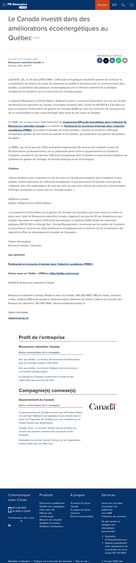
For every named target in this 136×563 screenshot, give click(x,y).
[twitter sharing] (106, 61)
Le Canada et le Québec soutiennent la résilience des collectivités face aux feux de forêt (46, 378)
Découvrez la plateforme (52, 503)
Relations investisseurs (51, 526)
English (36, 37)
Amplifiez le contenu (49, 523)
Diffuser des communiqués (46, 514)
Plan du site (81, 561)
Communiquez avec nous (21, 518)
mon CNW (107, 513)
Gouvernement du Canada (36, 400)
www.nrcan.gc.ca (18, 318)
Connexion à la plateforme (109, 508)
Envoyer (102, 5)
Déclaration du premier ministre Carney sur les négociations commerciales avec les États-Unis (49, 441)
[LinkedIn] (10, 525)
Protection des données (114, 516)
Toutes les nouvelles (112, 503)
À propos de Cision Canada (80, 504)
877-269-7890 (19, 508)
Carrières (75, 513)
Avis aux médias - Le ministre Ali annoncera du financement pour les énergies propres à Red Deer (49, 361)
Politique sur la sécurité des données (53, 561)
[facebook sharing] (99, 61)
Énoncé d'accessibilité (81, 516)
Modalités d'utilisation (19, 561)
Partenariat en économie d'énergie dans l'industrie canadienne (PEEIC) (50, 264)
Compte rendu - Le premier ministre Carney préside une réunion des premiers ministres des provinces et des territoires (47, 431)
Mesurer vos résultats (50, 520)
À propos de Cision (80, 510)
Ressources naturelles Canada (39, 346)
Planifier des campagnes (52, 506)
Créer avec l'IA (46, 510)
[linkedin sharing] (112, 61)
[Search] (132, 5)
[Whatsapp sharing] (118, 61)
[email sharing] (125, 61)
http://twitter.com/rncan (64, 273)
